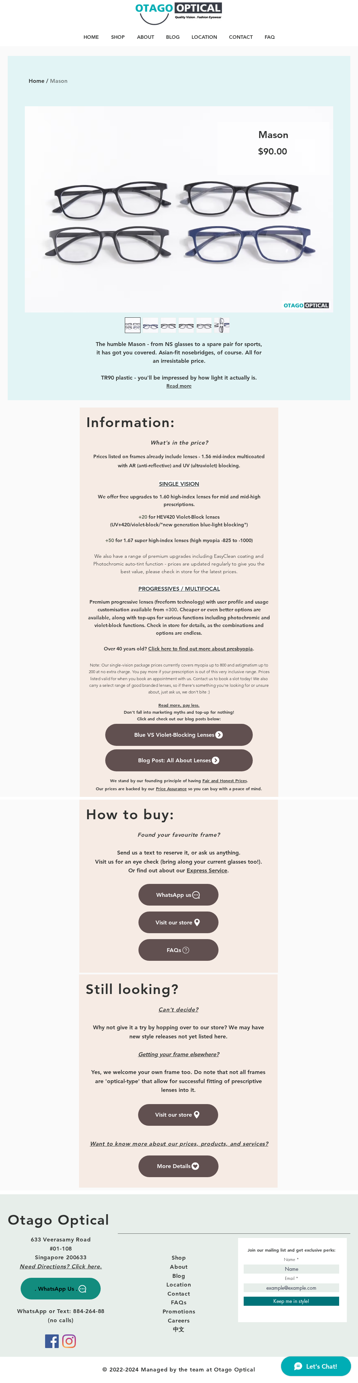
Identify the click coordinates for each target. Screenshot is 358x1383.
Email (289, 1278)
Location (178, 1284)
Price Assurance (171, 788)
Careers (179, 1320)
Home (36, 81)
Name (289, 1260)
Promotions (179, 1311)
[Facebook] (52, 1341)
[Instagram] (69, 1341)
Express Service (207, 870)
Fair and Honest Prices (224, 780)
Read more (179, 386)
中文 (179, 1329)
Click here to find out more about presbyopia (200, 649)
